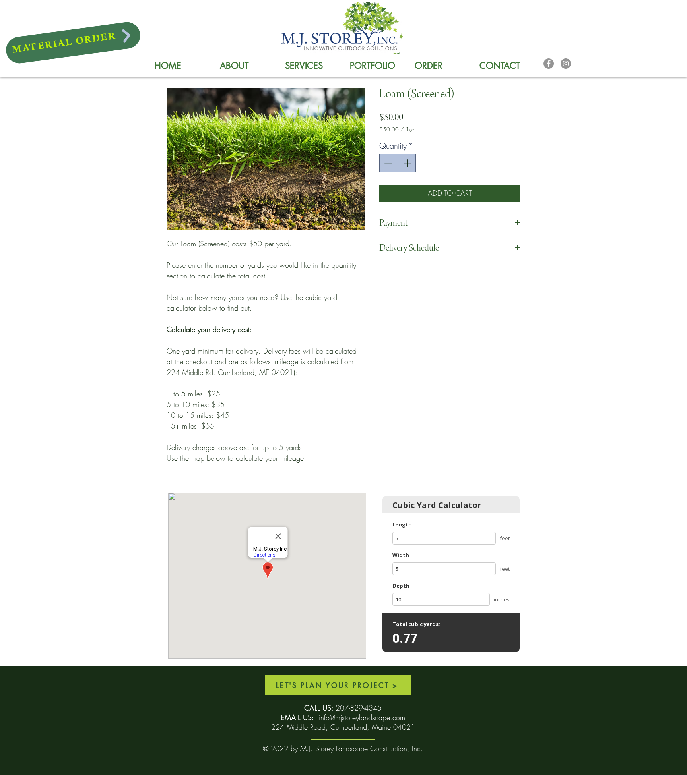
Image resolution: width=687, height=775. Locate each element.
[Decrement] (387, 163)
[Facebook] (548, 63)
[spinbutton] (397, 163)
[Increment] (408, 163)
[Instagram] (566, 63)
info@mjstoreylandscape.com (362, 717)
